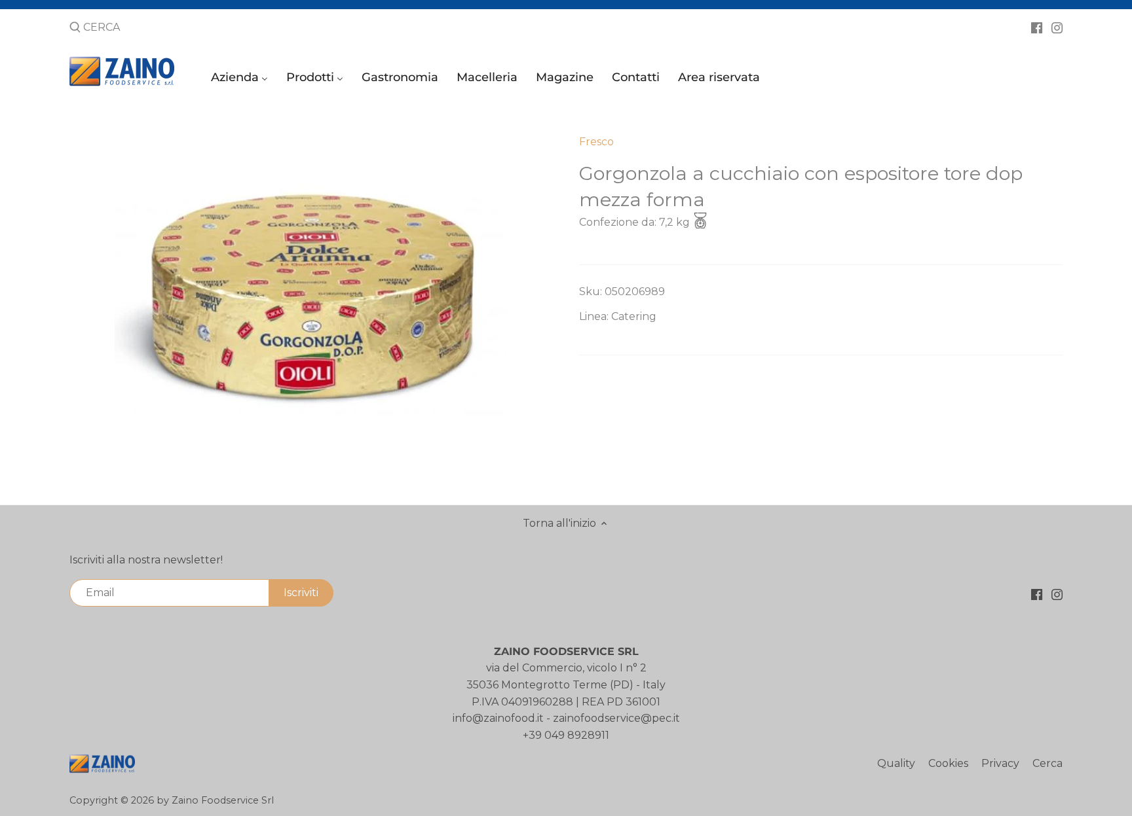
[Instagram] (1057, 26)
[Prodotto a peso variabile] (700, 222)
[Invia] (75, 28)
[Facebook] (1036, 26)
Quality (896, 763)
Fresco (596, 141)
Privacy (1000, 763)
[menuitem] (241, 80)
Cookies (948, 763)
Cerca (1047, 763)
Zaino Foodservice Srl (223, 800)
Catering (633, 316)
